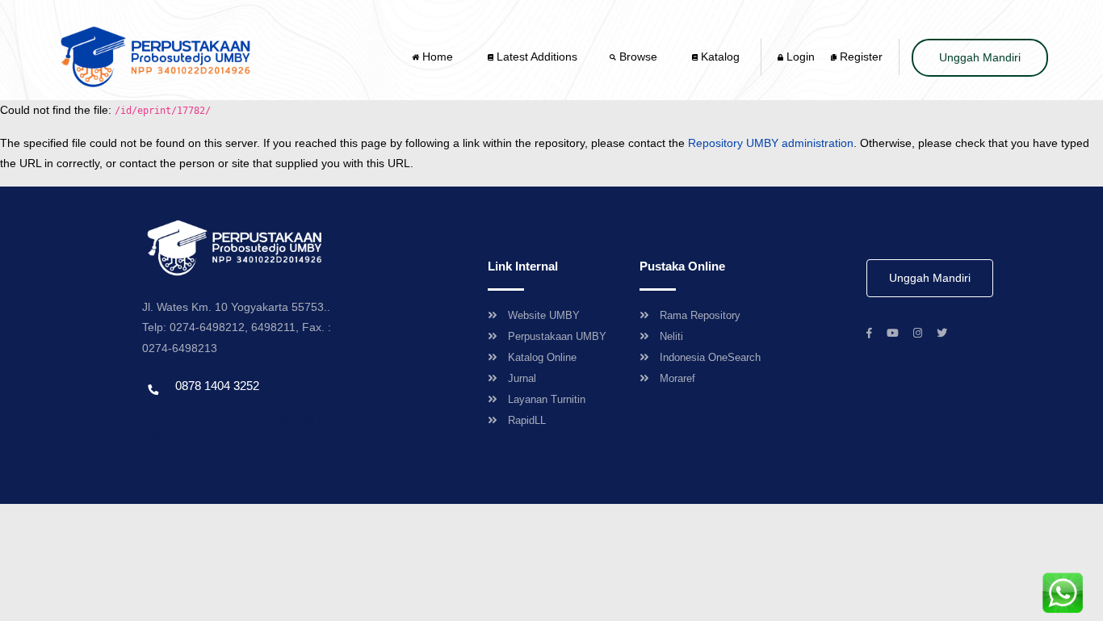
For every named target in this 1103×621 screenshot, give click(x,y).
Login (799, 56)
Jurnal (522, 378)
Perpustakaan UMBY (557, 336)
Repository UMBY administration (770, 142)
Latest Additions (535, 56)
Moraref (677, 378)
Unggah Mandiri (980, 57)
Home (437, 56)
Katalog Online (542, 357)
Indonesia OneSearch (710, 357)
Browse (638, 56)
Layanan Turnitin (546, 399)
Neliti (671, 336)
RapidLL (527, 420)
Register (860, 56)
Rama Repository (700, 315)
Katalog (719, 56)
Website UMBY (544, 315)
